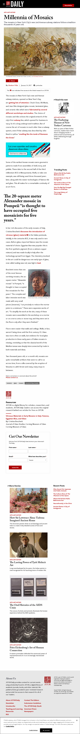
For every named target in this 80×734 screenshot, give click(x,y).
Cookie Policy (10, 726)
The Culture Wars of (62, 183)
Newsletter (68, 5)
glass (15, 383)
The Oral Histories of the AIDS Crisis (26, 606)
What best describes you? (37, 456)
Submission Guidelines (32, 703)
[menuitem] (68, 5)
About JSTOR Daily (13, 700)
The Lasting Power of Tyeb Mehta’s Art (28, 564)
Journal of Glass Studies (32, 383)
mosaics (21, 383)
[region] (40, 725)
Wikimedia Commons (38, 76)
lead (39, 263)
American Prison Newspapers (30, 710)
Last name (32, 447)
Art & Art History (9, 12)
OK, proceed (46, 730)
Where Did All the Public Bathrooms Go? (62, 174)
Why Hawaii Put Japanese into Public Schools (62, 490)
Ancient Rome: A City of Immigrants (62, 179)
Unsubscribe (10, 706)
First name (13, 447)
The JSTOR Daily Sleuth (33, 706)
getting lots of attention (19, 102)
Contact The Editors (31, 700)
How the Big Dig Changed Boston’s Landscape (62, 188)
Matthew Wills (13, 85)
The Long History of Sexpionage (60, 193)
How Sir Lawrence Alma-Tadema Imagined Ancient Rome (27, 519)
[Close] (77, 720)
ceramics (9, 383)
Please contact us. (12, 377)
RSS (7, 714)
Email (11, 456)
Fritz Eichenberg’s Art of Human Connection (27, 649)
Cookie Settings (33, 730)
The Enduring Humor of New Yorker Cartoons (62, 123)
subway (17, 120)
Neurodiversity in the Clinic (62, 503)
